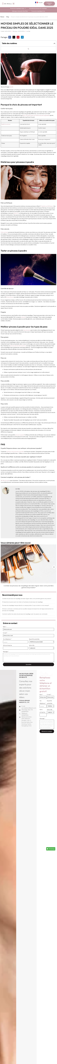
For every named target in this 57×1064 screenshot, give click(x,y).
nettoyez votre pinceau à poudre (15, 451)
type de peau (26, 330)
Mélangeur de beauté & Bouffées (20, 11)
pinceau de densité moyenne (18, 345)
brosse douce (9, 297)
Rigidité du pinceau (5, 124)
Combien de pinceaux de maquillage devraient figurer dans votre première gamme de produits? (29, 587)
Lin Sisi (18, 489)
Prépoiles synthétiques (47, 206)
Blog (7, 17)
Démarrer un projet (47, 731)
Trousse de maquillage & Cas (38, 11)
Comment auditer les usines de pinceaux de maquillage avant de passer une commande (24, 614)
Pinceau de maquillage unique (17, 8)
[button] (13, 3)
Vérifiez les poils (5, 480)
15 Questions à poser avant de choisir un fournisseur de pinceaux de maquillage (22, 602)
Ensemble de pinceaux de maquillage (38, 8)
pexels (11, 87)
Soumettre (28, 664)
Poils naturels (4, 232)
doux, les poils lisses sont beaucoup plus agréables (36, 115)
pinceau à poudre (19, 435)
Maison (2, 17)
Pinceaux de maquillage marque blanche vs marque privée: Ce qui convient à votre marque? (25, 605)
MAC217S (16, 213)
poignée (23, 317)
